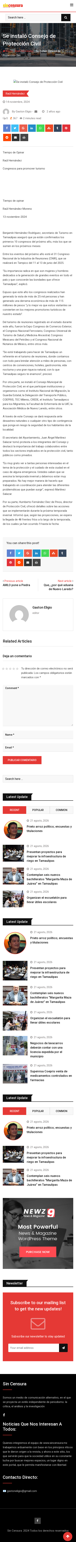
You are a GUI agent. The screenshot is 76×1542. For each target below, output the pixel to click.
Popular (38, 810)
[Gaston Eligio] (36, 111)
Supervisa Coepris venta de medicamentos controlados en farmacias (51, 1076)
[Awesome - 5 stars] (17, 669)
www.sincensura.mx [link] (55, 1443)
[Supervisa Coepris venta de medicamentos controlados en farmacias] (15, 1074)
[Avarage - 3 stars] (10, 669)
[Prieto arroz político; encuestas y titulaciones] (13, 829)
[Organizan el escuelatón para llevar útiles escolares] (13, 898)
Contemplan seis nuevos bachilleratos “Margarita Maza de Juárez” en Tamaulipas (49, 879)
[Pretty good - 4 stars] (13, 669)
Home (9, 51)
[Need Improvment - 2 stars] (6, 669)
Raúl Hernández (24, 51)
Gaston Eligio (42, 607)
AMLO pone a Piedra (16, 585)
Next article (65, 581)
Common (61, 810)
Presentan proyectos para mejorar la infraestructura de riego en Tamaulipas (46, 856)
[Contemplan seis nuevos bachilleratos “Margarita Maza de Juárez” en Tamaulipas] (13, 876)
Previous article (13, 581)
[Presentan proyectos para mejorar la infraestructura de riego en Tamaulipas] (13, 853)
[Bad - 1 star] (3, 669)
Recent (14, 810)
